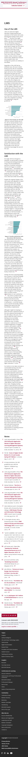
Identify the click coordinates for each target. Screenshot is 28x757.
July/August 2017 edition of (13, 597)
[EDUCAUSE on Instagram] (5, 753)
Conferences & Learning (8, 671)
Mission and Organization (8, 718)
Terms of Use (5, 744)
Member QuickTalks (6, 702)
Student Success (5, 652)
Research (4, 663)
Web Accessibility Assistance (10, 748)
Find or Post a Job (6, 709)
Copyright (4, 738)
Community (5, 693)
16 (21, 380)
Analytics (4, 635)
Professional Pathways (7, 682)
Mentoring (4, 700)
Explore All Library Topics (7, 656)
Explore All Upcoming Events (8, 689)
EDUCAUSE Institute (6, 680)
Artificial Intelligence (6, 638)
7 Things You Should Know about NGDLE (12, 589)
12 (20, 328)
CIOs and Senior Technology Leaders (10, 640)
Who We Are (5, 713)
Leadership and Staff (7, 720)
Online (3, 687)
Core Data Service (6, 665)
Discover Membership (7, 716)
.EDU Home (5, 746)
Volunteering (5, 705)
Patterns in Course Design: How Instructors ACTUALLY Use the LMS (13, 571)
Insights (4, 660)
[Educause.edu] (9, 616)
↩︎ (20, 449)
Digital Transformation (7, 645)
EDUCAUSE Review (6, 667)
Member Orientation (6, 723)
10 (15, 271)
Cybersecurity (5, 642)
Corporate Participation (7, 725)
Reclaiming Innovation (11, 562)
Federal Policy (5, 647)
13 (14, 346)
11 (5, 295)
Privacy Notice (6, 741)
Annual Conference (6, 674)
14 (11, 357)
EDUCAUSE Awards (6, 707)
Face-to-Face (5, 684)
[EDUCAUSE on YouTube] (11, 753)
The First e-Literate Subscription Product (13, 486)
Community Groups (6, 695)
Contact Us (4, 730)
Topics (3, 633)
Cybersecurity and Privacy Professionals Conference (11, 676)
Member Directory (6, 698)
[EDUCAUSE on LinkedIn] (8, 753)
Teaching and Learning (7, 654)
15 (19, 362)
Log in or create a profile (9, 627)
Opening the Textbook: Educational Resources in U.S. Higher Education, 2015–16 (12, 551)
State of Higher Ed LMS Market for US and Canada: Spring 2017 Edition (13, 455)
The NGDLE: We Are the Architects (13, 582)
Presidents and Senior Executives (10, 649)
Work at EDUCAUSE (6, 727)
